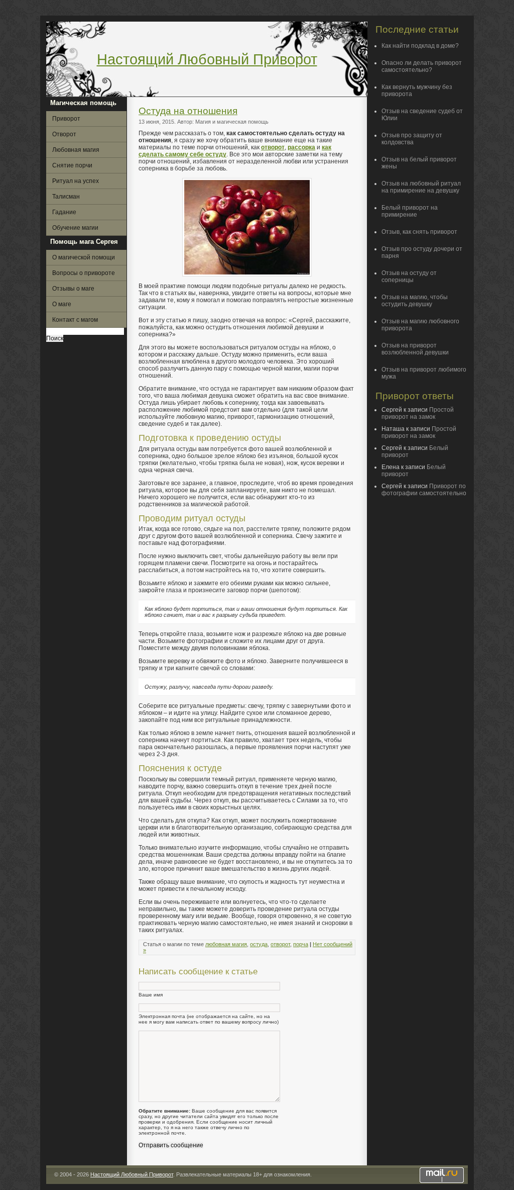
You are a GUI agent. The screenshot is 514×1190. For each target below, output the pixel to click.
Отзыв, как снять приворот (419, 231)
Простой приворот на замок (417, 413)
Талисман (66, 196)
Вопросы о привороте (83, 273)
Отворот (64, 134)
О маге (61, 304)
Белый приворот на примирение (409, 211)
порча (300, 944)
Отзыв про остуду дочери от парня (421, 252)
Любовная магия (75, 149)
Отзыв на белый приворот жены (419, 163)
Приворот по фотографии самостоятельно (423, 490)
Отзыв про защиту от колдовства (411, 139)
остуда (259, 944)
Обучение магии (75, 227)
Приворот (66, 118)
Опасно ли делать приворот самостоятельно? (421, 66)
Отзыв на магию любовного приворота (420, 325)
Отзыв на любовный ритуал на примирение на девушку (421, 187)
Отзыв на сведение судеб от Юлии (422, 115)
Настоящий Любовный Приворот (207, 59)
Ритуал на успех (75, 181)
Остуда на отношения (188, 111)
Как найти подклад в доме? (420, 45)
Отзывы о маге (73, 288)
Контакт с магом (75, 319)
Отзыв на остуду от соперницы (409, 276)
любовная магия (226, 944)
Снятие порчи (72, 165)
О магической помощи (83, 257)
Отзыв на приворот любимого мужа (423, 373)
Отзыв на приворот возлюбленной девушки (415, 349)
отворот (280, 944)
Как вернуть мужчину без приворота (416, 90)
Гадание (64, 212)
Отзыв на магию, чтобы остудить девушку (414, 301)
